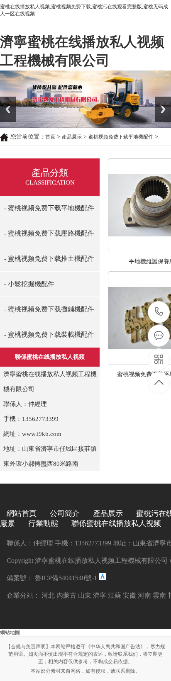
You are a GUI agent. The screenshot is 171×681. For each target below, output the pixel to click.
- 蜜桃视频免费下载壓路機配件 (49, 233)
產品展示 (72, 137)
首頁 (50, 137)
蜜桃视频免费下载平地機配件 (120, 137)
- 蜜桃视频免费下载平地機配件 (49, 208)
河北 (48, 595)
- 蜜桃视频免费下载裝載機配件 (49, 334)
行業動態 (43, 523)
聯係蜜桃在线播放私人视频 (116, 523)
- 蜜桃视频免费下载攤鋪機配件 (49, 309)
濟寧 (99, 595)
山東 (84, 595)
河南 (144, 595)
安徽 (129, 595)
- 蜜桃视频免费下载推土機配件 (49, 258)
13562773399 (159, 312)
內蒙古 (66, 595)
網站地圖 (10, 632)
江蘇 (114, 595)
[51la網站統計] (102, 577)
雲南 (159, 595)
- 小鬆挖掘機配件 (29, 283)
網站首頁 (22, 513)
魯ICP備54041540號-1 (65, 577)
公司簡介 (65, 513)
